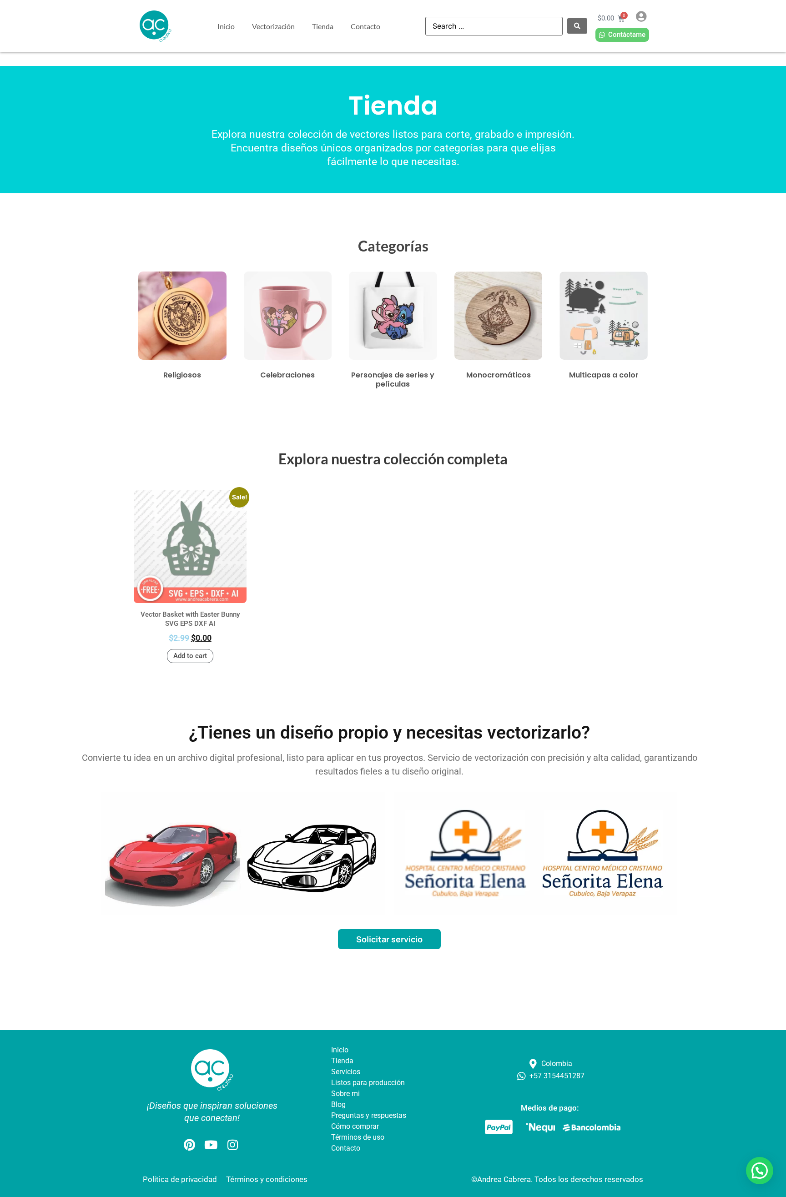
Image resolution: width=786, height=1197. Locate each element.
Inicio (226, 26)
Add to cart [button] (190, 656)
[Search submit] (577, 26)
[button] (759, 1170)
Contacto (365, 26)
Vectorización (273, 26)
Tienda (322, 26)
